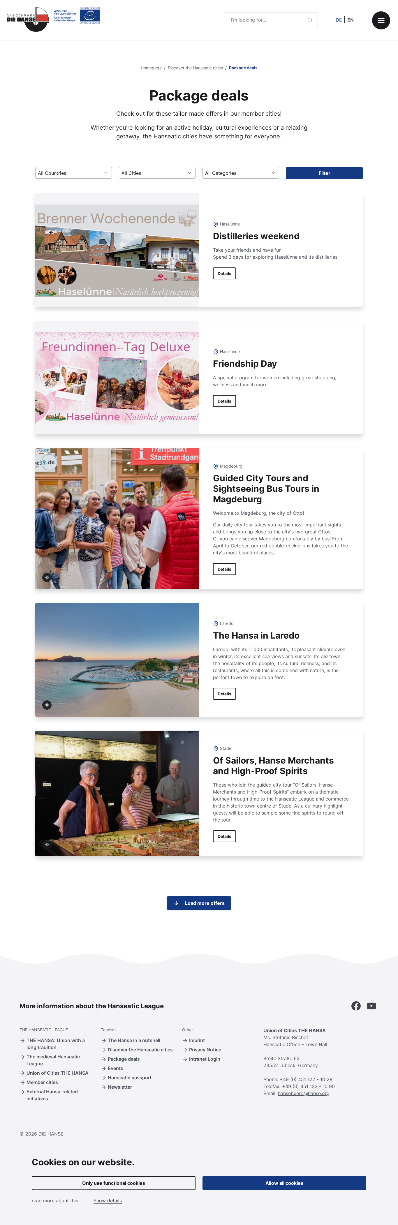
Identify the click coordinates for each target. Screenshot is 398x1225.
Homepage (151, 67)
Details (224, 273)
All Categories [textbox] (220, 173)
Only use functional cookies (113, 1183)
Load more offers (205, 903)
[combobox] (73, 173)
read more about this (55, 1200)
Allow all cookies (284, 1183)
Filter (324, 173)
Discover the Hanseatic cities (195, 67)
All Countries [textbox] (52, 173)
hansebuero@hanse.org (304, 1093)
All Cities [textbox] (131, 173)
